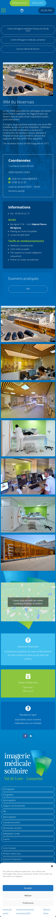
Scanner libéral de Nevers (28, 48)
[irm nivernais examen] (28, 455)
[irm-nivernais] (28, 341)
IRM (28, 288)
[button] (52, 866)
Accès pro (46, 10)
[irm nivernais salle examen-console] (28, 493)
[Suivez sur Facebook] (25, 736)
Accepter (28, 888)
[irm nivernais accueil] (28, 417)
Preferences (28, 903)
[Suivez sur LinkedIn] (31, 736)
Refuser (28, 895)
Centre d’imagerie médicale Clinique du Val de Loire (28, 29)
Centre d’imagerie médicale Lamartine (28, 39)
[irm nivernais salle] (28, 531)
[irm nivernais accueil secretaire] (28, 379)
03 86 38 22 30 (19, 182)
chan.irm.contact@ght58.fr (24, 179)
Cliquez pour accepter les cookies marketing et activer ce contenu (28, 602)
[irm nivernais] (28, 569)
